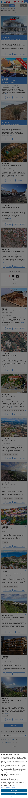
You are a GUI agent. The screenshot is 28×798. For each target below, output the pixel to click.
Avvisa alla (14, 793)
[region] (14, 775)
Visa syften (14, 796)
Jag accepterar (14, 790)
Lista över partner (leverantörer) (8, 787)
